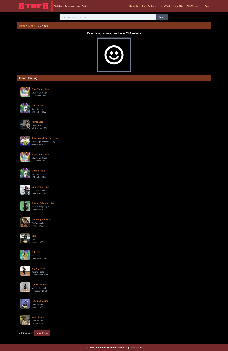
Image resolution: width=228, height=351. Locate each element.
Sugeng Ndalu (38, 268)
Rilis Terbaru (193, 6)
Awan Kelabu (37, 317)
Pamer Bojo (37, 121)
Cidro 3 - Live (38, 105)
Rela (33, 235)
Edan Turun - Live (40, 89)
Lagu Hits (178, 6)
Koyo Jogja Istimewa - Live (45, 138)
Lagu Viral (165, 6)
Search (162, 17)
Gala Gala (36, 252)
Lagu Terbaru (149, 6)
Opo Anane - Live (40, 187)
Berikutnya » (42, 333)
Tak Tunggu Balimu (41, 219)
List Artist (134, 6)
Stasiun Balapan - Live (42, 203)
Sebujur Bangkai (39, 284)
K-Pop (206, 6)
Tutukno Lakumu (39, 301)
